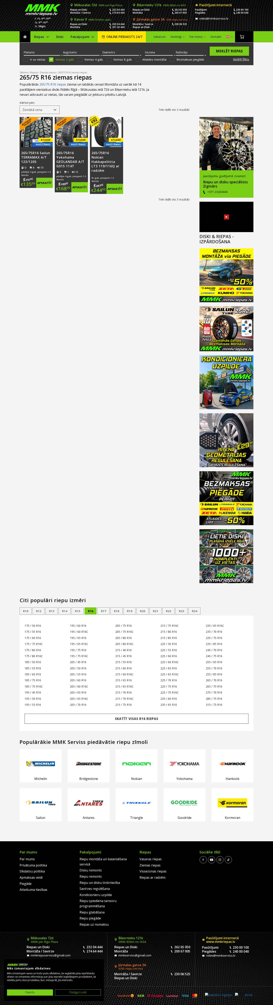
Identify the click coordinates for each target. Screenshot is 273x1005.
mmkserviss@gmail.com (134, 955)
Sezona (150, 52)
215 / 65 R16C (124, 686)
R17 (103, 611)
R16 (90, 611)
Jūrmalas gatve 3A (162, 19)
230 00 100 (242, 9)
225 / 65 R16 (168, 668)
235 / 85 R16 (214, 644)
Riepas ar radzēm (152, 877)
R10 (25, 611)
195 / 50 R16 (33, 699)
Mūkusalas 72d (98, 5)
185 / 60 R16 (33, 674)
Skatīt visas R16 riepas (136, 719)
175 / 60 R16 (33, 638)
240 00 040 (242, 12)
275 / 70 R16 (214, 692)
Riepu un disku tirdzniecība (100, 882)
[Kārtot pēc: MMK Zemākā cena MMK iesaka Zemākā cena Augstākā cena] (40, 110)
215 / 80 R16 (168, 632)
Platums (29, 52)
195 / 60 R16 (78, 626)
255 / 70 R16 (214, 668)
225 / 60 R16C (169, 662)
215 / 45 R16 (123, 656)
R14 (64, 611)
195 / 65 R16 (78, 638)
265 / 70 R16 (214, 680)
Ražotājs (182, 52)
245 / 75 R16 (214, 656)
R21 (155, 611)
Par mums (196, 37)
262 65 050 (180, 9)
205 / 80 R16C (124, 644)
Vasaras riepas (150, 859)
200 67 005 (180, 12)
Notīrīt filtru (241, 59)
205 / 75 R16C (124, 632)
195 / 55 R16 (33, 705)
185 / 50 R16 (33, 662)
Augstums (70, 52)
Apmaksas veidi (31, 877)
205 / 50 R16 (78, 668)
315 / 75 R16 (214, 705)
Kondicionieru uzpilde (96, 895)
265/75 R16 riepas (52, 84)
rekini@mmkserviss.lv (213, 18)
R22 (168, 611)
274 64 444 (118, 12)
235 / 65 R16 (168, 705)
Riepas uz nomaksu (94, 924)
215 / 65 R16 (123, 680)
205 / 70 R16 (78, 705)
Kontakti (215, 37)
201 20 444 (118, 27)
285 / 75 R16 (214, 699)
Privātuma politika (33, 865)
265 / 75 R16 (214, 686)
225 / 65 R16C (169, 674)
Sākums (25, 37)
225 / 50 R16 (168, 644)
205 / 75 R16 (123, 626)
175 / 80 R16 (33, 650)
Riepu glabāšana (92, 912)
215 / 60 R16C (124, 674)
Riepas (39, 37)
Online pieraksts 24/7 (124, 37)
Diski (59, 37)
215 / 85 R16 (168, 638)
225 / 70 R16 (168, 680)
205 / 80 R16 (123, 638)
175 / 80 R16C (34, 656)
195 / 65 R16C (79, 644)
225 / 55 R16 (168, 650)
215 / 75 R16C (169, 626)
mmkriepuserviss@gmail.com (50, 955)
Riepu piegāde (90, 918)
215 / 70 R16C (124, 699)
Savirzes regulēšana (95, 888)
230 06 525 (180, 24)
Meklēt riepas (229, 51)
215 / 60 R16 (123, 668)
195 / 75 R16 (78, 650)
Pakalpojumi (80, 37)
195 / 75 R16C (79, 656)
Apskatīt (44, 183)
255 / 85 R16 (214, 674)
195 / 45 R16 (33, 692)
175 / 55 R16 (33, 632)
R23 (181, 611)
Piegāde (26, 883)
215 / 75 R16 (123, 705)
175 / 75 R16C (34, 644)
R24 (194, 611)
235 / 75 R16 (214, 638)
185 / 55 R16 (33, 668)
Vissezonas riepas (152, 871)
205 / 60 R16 (78, 680)
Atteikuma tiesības (33, 889)
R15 (77, 611)
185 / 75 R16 (33, 680)
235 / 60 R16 (168, 699)
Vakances (159, 37)
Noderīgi (175, 37)
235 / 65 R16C (215, 626)
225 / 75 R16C (169, 692)
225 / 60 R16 (168, 656)
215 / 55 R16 (123, 662)
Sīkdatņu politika (32, 871)
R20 (142, 611)
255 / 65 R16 (214, 662)
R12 (38, 611)
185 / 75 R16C (34, 686)
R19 (129, 611)
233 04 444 (118, 24)
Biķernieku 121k (161, 5)
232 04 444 (118, 9)
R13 (51, 611)
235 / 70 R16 (214, 632)
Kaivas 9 (92, 19)
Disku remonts (91, 870)
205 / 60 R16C (79, 686)
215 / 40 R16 (123, 650)
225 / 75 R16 (168, 686)
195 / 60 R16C (79, 632)
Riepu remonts (91, 876)
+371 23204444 (216, 192)
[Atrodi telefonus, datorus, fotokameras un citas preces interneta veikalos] (243, 996)
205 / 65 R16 (78, 692)
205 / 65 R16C (79, 699)
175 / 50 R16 (33, 626)
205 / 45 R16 (78, 662)
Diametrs (108, 52)
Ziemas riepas (48, 72)
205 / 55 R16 (78, 674)
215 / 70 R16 (123, 692)
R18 (116, 611)
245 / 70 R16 (214, 650)
